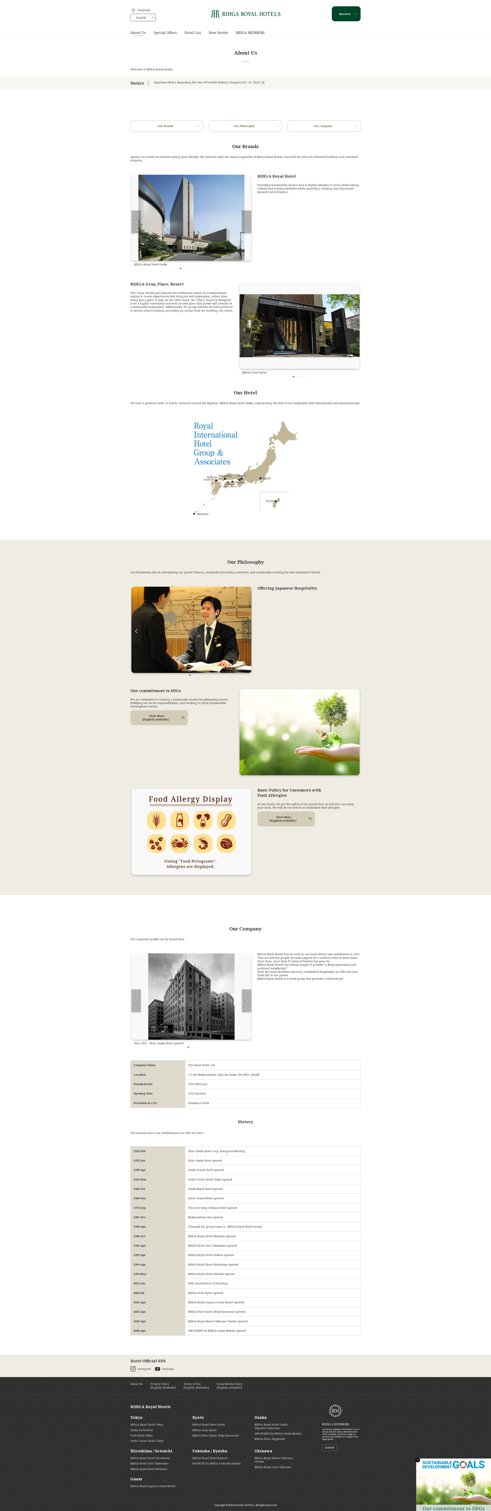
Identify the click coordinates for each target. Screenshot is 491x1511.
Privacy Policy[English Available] (163, 1385)
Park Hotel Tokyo (141, 1435)
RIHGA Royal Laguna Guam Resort (153, 1486)
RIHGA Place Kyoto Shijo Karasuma (215, 1435)
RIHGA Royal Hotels (150, 1406)
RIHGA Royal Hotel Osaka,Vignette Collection (271, 1426)
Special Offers (165, 32)
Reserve (345, 14)
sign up (329, 1447)
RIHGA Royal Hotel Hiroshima (150, 1458)
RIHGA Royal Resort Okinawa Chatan (274, 1459)
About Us (138, 32)
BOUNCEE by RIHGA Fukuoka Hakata (216, 1463)
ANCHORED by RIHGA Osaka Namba (278, 1433)
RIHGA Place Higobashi (270, 1439)
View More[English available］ (157, 717)
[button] (180, 268)
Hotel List (193, 32)
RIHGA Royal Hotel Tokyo (146, 1424)
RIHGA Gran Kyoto (204, 1430)
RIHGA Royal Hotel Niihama (148, 1469)
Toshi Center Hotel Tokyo (147, 1441)
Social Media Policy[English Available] (229, 1385)
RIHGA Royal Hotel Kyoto (208, 1424)
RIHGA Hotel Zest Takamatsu (149, 1463)
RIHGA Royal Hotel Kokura (209, 1458)
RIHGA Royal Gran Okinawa (273, 1467)
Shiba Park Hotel (141, 1430)
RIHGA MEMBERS (250, 32)
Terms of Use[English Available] (196, 1385)
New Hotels (218, 32)
